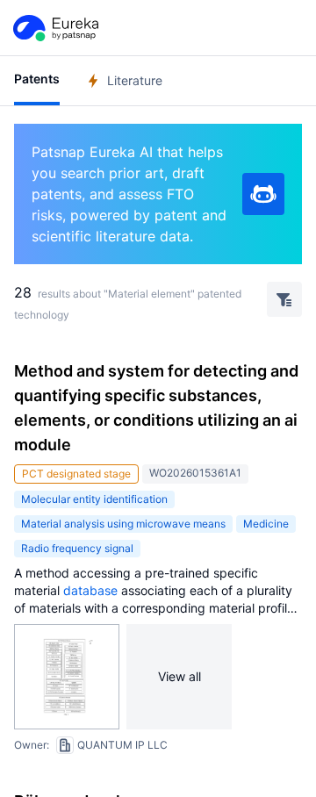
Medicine (266, 523)
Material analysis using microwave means (123, 523)
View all (179, 676)
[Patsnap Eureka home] (54, 28)
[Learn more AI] (263, 194)
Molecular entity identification (94, 499)
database (90, 590)
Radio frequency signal (77, 548)
